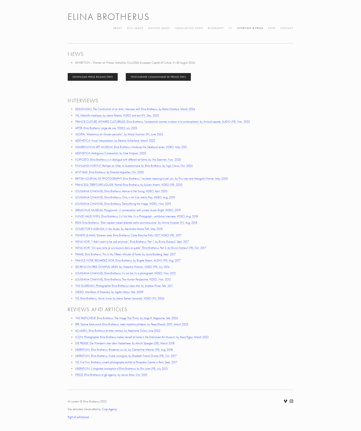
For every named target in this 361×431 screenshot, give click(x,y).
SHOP (272, 28)
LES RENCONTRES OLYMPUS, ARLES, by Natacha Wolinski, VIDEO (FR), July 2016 (122, 267)
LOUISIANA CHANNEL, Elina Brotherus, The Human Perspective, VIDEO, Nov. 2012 (123, 279)
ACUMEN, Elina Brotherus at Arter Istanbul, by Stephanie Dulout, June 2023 (117, 330)
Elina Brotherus (109, 16)
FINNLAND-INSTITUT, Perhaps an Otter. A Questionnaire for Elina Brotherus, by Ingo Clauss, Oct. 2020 (134, 166)
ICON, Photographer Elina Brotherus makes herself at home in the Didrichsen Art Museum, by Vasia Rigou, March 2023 (142, 337)
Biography (216, 28)
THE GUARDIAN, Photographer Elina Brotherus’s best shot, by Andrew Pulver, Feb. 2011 (124, 286)
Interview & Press (250, 28)
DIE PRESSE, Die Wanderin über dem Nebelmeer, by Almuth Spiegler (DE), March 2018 (124, 343)
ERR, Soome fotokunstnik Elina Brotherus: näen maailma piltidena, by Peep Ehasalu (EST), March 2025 (131, 324)
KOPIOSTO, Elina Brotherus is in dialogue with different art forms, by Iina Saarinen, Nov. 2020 (128, 159)
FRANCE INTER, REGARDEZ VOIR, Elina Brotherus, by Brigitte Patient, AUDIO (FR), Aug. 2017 (128, 260)
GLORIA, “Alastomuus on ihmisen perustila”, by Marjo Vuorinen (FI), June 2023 (119, 134)
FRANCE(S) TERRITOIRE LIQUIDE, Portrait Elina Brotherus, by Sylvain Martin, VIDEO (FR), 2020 (128, 184)
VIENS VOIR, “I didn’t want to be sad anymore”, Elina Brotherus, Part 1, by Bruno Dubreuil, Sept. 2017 (132, 241)
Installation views (189, 28)
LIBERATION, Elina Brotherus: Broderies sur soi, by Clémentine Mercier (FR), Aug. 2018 (124, 349)
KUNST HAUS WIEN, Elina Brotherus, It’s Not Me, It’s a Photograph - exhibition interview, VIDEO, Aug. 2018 (136, 216)
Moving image (159, 28)
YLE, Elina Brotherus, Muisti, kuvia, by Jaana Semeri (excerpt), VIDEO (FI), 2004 (119, 298)
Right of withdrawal (78, 417)
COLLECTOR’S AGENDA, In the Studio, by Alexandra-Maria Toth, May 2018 (119, 229)
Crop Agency (109, 409)
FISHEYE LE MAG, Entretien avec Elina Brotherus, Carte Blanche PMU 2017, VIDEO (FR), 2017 (128, 235)
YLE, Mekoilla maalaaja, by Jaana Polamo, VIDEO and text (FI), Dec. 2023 (117, 115)
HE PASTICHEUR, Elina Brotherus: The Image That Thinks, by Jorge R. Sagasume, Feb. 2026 (127, 318)
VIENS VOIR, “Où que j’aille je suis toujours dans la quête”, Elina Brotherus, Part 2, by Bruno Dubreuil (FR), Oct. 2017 (140, 248)
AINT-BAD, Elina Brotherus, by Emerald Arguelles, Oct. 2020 (109, 172)
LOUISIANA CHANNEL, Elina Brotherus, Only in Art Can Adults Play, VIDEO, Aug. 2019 (125, 197)
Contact (286, 28)
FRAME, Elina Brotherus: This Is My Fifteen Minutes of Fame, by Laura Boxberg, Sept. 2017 (125, 254)
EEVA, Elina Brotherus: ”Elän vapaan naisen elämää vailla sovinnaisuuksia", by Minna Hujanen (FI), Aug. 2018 (136, 222)
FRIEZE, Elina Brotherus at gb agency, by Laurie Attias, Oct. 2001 (111, 375)
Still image (135, 28)
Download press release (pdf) (93, 76)
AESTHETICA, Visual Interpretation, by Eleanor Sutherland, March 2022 (115, 140)
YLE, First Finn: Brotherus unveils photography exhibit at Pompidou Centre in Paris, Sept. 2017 (126, 362)
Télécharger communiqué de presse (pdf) (158, 76)
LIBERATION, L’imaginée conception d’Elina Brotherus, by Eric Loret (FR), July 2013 (121, 368)
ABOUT (117, 28)
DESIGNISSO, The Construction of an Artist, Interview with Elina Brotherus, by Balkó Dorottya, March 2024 (135, 109)
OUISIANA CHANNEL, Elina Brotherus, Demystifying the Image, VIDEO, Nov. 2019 (123, 203)
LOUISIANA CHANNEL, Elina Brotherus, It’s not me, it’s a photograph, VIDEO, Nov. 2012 (125, 273)
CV (230, 28)
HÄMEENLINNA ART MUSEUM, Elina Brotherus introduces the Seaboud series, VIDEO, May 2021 (131, 147)
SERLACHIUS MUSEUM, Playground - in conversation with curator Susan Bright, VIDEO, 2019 (127, 210)
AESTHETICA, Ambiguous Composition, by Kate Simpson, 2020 (110, 153)
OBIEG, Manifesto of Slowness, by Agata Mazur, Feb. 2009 (109, 292)
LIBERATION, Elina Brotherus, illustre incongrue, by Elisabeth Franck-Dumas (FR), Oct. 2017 (126, 356)
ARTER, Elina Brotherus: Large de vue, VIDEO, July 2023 (106, 128)
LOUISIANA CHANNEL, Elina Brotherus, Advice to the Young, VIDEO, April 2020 (121, 191)
